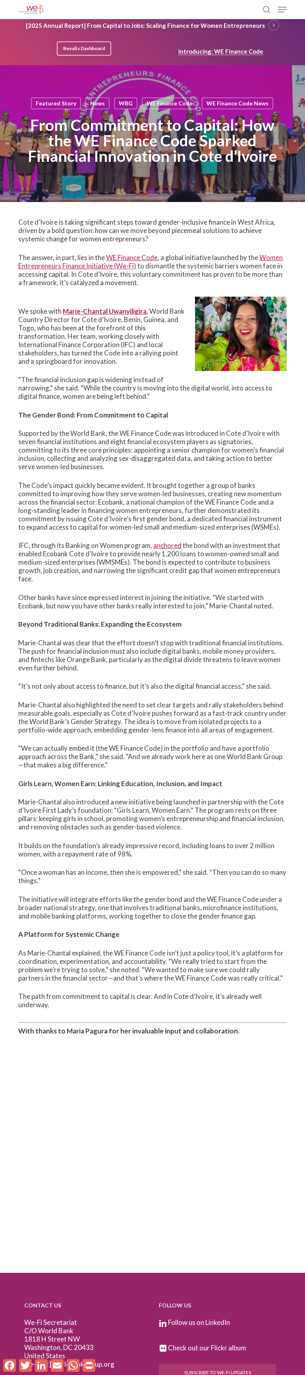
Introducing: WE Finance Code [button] (220, 51)
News (97, 103)
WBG (126, 103)
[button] (282, 10)
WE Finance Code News (237, 103)
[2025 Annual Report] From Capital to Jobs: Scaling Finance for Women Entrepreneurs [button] (145, 25)
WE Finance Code (170, 103)
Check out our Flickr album (207, 1348)
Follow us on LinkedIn (199, 1322)
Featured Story (56, 103)
